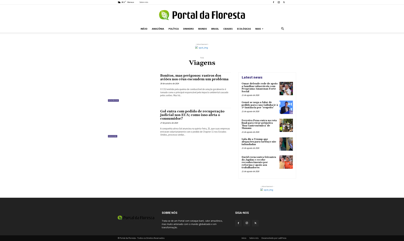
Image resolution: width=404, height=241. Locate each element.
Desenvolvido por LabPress (273, 238)
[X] (284, 2)
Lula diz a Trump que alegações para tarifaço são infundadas (259, 142)
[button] (282, 29)
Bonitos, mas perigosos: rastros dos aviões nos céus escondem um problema (194, 77)
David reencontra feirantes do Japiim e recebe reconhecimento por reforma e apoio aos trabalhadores (259, 162)
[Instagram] (278, 2)
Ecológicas (244, 28)
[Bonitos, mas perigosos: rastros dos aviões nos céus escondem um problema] (132, 87)
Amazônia (158, 28)
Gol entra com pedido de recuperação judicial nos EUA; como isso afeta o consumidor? (192, 115)
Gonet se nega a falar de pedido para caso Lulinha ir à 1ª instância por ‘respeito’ (260, 105)
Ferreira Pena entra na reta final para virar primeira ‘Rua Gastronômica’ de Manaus (259, 124)
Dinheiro (188, 28)
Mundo (202, 28)
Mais (258, 28)
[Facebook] (273, 2)
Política (174, 28)
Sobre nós (144, 2)
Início (144, 28)
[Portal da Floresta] (202, 15)
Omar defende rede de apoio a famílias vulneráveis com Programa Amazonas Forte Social (260, 87)
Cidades (228, 28)
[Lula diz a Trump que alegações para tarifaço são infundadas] (286, 144)
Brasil (215, 28)
